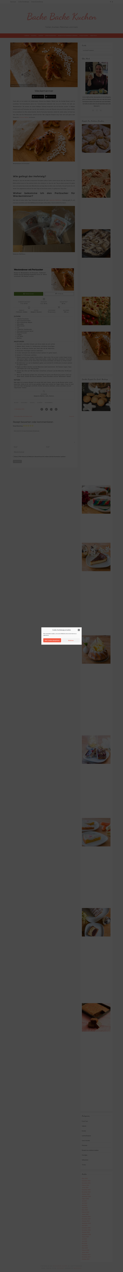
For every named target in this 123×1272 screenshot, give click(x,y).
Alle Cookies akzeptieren (52, 640)
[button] (79, 630)
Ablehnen (71, 640)
